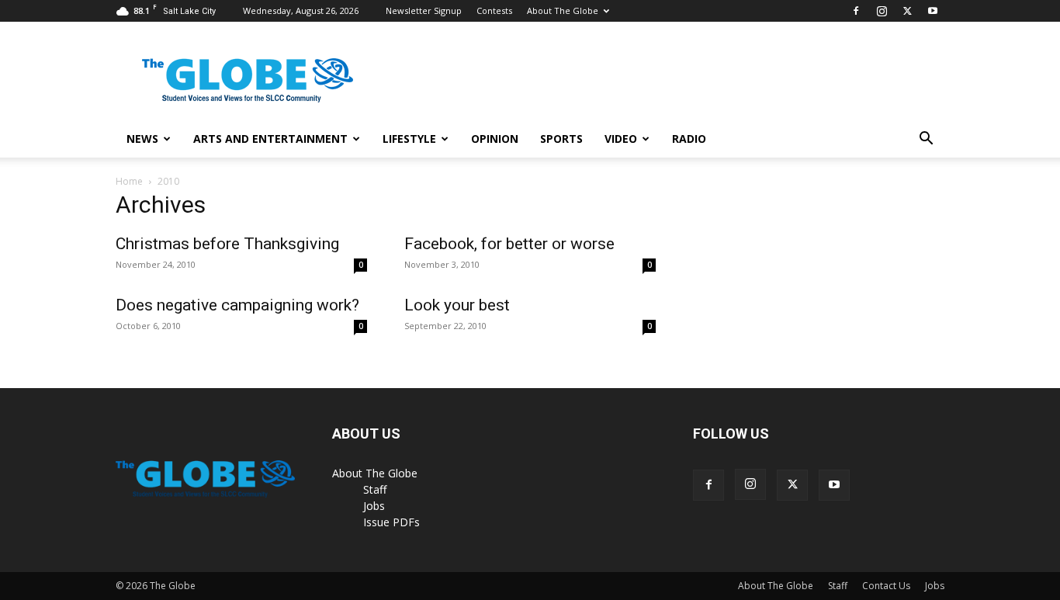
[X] (907, 11)
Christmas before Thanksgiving (227, 243)
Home (129, 181)
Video (620, 138)
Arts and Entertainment (270, 138)
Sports (561, 138)
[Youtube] (932, 11)
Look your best (457, 305)
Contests (494, 10)
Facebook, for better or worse (509, 243)
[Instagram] (881, 11)
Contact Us (886, 585)
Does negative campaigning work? (237, 305)
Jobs (374, 505)
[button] (925, 140)
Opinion (494, 138)
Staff (374, 489)
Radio (689, 138)
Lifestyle (409, 138)
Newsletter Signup (424, 10)
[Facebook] (856, 11)
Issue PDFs (391, 522)
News (142, 138)
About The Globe (562, 10)
